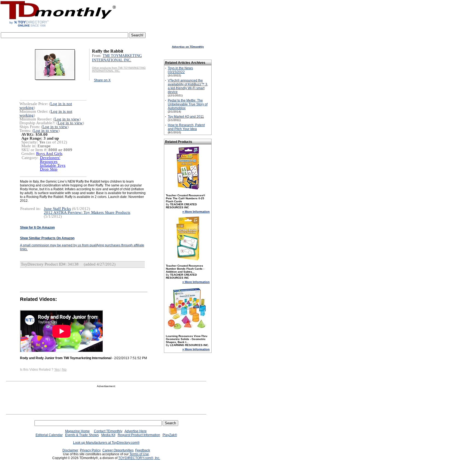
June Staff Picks (57, 208)
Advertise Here (136, 431)
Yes (57, 369)
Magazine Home (77, 431)
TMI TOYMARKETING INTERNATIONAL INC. (117, 58)
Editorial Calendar (49, 435)
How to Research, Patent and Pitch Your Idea (186, 127)
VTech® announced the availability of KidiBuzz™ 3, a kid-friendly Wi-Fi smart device (188, 86)
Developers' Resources (50, 159)
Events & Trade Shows (82, 435)
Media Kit (108, 435)
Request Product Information (139, 435)
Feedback (142, 450)
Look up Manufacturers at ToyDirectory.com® (106, 443)
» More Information (196, 211)
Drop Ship (48, 169)
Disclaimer (70, 450)
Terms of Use (139, 454)
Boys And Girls (49, 153)
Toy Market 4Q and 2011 (186, 117)
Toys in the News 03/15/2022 (180, 70)
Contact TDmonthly (108, 431)
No (64, 369)
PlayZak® (170, 435)
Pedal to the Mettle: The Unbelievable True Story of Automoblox (187, 104)
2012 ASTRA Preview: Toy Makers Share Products (87, 212)
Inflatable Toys (52, 165)
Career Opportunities (118, 450)
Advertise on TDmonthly (188, 46)
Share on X (102, 80)
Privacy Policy (90, 450)
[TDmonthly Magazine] (58, 26)
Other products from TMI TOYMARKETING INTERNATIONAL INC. (119, 69)
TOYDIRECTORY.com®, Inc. (139, 458)
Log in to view (66, 119)
